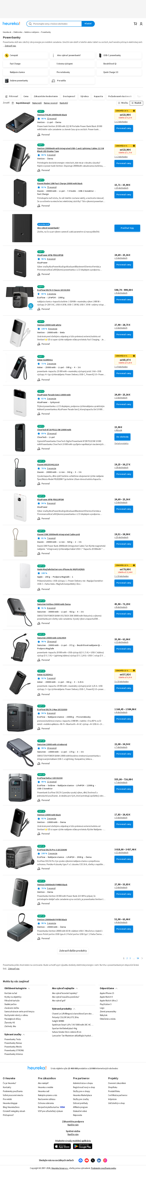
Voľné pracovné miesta (13, 1095)
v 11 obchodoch (121, 852)
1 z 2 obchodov (121, 121)
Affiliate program (80, 1107)
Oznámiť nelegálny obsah (14, 1111)
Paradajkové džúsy (12, 1019)
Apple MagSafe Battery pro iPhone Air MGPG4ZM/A (61, 569)
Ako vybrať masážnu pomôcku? (65, 997)
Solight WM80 (58, 1021)
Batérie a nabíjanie (32, 32)
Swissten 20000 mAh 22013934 (51, 637)
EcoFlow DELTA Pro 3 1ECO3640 (52, 849)
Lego (102, 1008)
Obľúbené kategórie (15, 988)
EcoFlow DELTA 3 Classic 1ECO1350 (53, 290)
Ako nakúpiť (43, 1083)
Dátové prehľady (80, 1103)
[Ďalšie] (142, 958)
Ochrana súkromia (46, 1103)
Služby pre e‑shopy (81, 1091)
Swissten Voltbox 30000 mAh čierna (54, 604)
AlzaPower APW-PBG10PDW (50, 499)
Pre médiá (7, 1099)
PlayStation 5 (105, 1004)
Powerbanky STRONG (14, 1050)
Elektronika (18, 32)
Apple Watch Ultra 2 (108, 1000)
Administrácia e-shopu (83, 1083)
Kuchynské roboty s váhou (16, 1015)
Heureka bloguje (10, 1103)
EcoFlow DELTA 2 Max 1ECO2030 (52, 709)
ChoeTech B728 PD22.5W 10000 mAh (54, 429)
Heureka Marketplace (82, 1095)
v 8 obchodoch (120, 607)
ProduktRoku (114, 1091)
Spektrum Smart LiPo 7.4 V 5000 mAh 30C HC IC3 (73, 1024)
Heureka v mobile (45, 1087)
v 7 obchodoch (120, 747)
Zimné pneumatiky (108, 1011)
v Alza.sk (118, 430)
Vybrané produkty (62, 1009)
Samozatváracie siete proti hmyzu (19, 1011)
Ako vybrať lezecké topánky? (64, 993)
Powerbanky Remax (13, 1043)
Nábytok (103, 1015)
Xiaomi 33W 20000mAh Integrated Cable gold (58, 534)
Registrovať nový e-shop (84, 1087)
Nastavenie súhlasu (46, 1099)
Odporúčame (107, 988)
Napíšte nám (73, 1124)
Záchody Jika (10, 1026)
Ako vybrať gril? (59, 1000)
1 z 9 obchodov (121, 367)
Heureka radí (43, 1091)
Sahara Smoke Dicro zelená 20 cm (66, 1032)
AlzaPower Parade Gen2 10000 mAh (54, 394)
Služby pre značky (81, 1099)
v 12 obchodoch (121, 642)
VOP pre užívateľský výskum (50, 1111)
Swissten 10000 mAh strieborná (52, 744)
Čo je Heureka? (9, 1083)
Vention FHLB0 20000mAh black (52, 114)
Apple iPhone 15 (107, 993)
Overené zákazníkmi (117, 1083)
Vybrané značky (12, 1034)
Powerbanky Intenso (13, 1054)
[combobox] (54, 24)
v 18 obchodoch (121, 467)
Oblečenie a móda (107, 1019)
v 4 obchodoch (120, 293)
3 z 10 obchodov (121, 681)
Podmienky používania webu (103, 1168)
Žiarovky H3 (9, 1022)
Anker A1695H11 (45, 359)
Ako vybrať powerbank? (48, 227)
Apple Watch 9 (106, 997)
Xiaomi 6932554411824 (48, 464)
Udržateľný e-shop (116, 1103)
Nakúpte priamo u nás (47, 1095)
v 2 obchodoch (120, 258)
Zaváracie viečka (11, 1008)
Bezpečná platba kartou (48, 1107)
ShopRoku (112, 1087)
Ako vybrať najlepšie (63, 988)
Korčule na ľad (10, 993)
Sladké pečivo (10, 1004)
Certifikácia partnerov (117, 1095)
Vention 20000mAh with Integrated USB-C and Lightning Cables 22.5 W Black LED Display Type (70, 150)
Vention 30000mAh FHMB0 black (52, 884)
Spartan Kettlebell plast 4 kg (64, 1028)
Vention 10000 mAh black (49, 814)
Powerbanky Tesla (12, 1039)
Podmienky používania (13, 1091)
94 (138, 958)
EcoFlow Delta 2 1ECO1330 (49, 778)
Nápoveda (77, 1115)
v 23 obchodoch (121, 188)
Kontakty (7, 1087)
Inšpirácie (112, 1099)
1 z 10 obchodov (121, 576)
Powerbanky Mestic (13, 1046)
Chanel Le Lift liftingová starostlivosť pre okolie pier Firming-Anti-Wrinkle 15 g (73, 1013)
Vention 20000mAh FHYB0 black (52, 919)
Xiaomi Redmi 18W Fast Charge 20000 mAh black (59, 183)
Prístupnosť (8, 1115)
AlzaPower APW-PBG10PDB (50, 255)
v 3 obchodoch (120, 817)
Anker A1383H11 (45, 674)
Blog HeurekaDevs (11, 1107)
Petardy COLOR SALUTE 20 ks (65, 1017)
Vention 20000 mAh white (49, 325)
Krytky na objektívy (12, 997)
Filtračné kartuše (12, 1000)
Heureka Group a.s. (59, 1168)
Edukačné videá (80, 1111)
